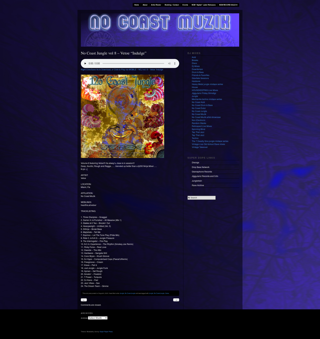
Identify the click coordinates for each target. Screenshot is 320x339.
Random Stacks (199, 123)
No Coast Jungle (130, 293)
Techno (195, 138)
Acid (194, 57)
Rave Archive (198, 185)
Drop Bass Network (200, 167)
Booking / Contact (172, 5)
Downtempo (197, 69)
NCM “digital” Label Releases (204, 5)
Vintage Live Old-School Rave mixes (208, 144)
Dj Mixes (196, 66)
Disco (194, 63)
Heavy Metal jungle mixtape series (207, 84)
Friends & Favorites (200, 75)
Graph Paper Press (106, 331)
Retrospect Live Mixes (202, 126)
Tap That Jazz (198, 132)
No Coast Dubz (199, 108)
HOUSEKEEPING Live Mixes (205, 90)
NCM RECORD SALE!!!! (228, 5)
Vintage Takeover (200, 147)
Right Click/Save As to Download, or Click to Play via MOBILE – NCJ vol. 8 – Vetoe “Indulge (122, 69)
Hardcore (196, 81)
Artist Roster (156, 5)
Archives (84, 318)
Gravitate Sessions (200, 78)
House (195, 87)
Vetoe (167, 293)
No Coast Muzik (199, 114)
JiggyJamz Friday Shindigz (204, 93)
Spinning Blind (198, 129)
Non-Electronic (198, 120)
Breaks (195, 60)
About (145, 5)
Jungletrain (197, 180)
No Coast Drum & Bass (202, 105)
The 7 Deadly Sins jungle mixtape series (210, 141)
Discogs (195, 162)
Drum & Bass (198, 72)
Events (185, 5)
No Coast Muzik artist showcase (206, 117)
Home (136, 5)
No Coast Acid (198, 102)
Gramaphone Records (202, 171)
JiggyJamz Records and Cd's (205, 176)
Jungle (122, 293)
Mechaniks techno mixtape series (207, 99)
